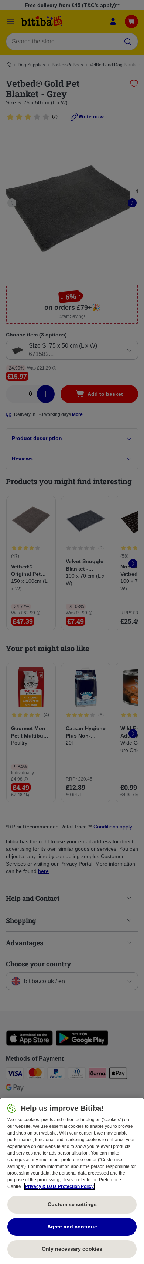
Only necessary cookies (72, 1249)
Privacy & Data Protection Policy (59, 1186)
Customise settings (72, 1204)
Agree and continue (72, 1226)
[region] (72, 1181)
